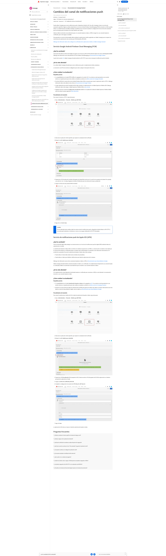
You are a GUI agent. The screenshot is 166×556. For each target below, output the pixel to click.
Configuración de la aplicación (37, 109)
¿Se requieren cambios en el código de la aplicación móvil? (65, 449)
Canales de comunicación (35, 29)
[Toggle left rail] (48, 5)
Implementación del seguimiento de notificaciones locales (38, 79)
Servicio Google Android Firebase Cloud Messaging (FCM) (125, 19)
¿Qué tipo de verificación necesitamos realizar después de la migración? (68, 442)
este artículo (87, 87)
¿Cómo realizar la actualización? (124, 28)
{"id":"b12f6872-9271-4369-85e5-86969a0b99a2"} (65, 19)
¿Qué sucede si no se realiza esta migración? (62, 457)
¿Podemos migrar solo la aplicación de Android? (63, 438)
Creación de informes (34, 37)
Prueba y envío (33, 34)
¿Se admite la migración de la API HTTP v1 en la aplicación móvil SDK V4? (68, 464)
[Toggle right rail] (117, 5)
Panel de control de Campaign (35, 114)
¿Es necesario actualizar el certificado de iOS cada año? (64, 453)
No (122, 11)
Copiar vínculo (126, 13)
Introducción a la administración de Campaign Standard (39, 51)
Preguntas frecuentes (121, 41)
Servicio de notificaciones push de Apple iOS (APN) (127, 30)
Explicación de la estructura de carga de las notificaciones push (39, 75)
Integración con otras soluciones (36, 39)
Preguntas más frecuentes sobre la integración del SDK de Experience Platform (40, 87)
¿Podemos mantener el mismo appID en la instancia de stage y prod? (67, 435)
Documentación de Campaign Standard (76, 8)
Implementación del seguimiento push (39, 69)
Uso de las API (32, 112)
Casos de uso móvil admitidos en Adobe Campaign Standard (39, 96)
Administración (33, 47)
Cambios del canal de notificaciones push (40, 103)
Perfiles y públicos (33, 26)
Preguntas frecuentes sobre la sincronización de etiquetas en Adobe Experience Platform (40, 83)
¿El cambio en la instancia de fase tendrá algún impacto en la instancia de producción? (70, 468)
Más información (74, 91)
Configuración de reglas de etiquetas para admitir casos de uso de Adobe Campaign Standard (39, 92)
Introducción (32, 24)
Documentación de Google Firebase (97, 55)
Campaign (64, 8)
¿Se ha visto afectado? (122, 25)
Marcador (120, 13)
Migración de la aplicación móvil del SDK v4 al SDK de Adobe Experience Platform (40, 100)
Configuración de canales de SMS (37, 106)
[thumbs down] (94, 554)
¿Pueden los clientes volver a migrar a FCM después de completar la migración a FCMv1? (71, 460)
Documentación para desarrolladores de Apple (97, 261)
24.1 (63, 58)
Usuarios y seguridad (35, 61)
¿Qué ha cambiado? (122, 22)
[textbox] (38, 12)
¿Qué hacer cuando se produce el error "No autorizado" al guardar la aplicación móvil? (71, 446)
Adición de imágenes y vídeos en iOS (38, 72)
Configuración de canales (36, 64)
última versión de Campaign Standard (95, 79)
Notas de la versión (34, 21)
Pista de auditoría (34, 56)
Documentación (56, 8)
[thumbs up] (92, 554)
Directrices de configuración (36, 59)
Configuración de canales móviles (37, 67)
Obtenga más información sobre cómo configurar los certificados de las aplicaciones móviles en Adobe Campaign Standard (79, 41)
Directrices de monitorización (36, 54)
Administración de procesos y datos (37, 42)
